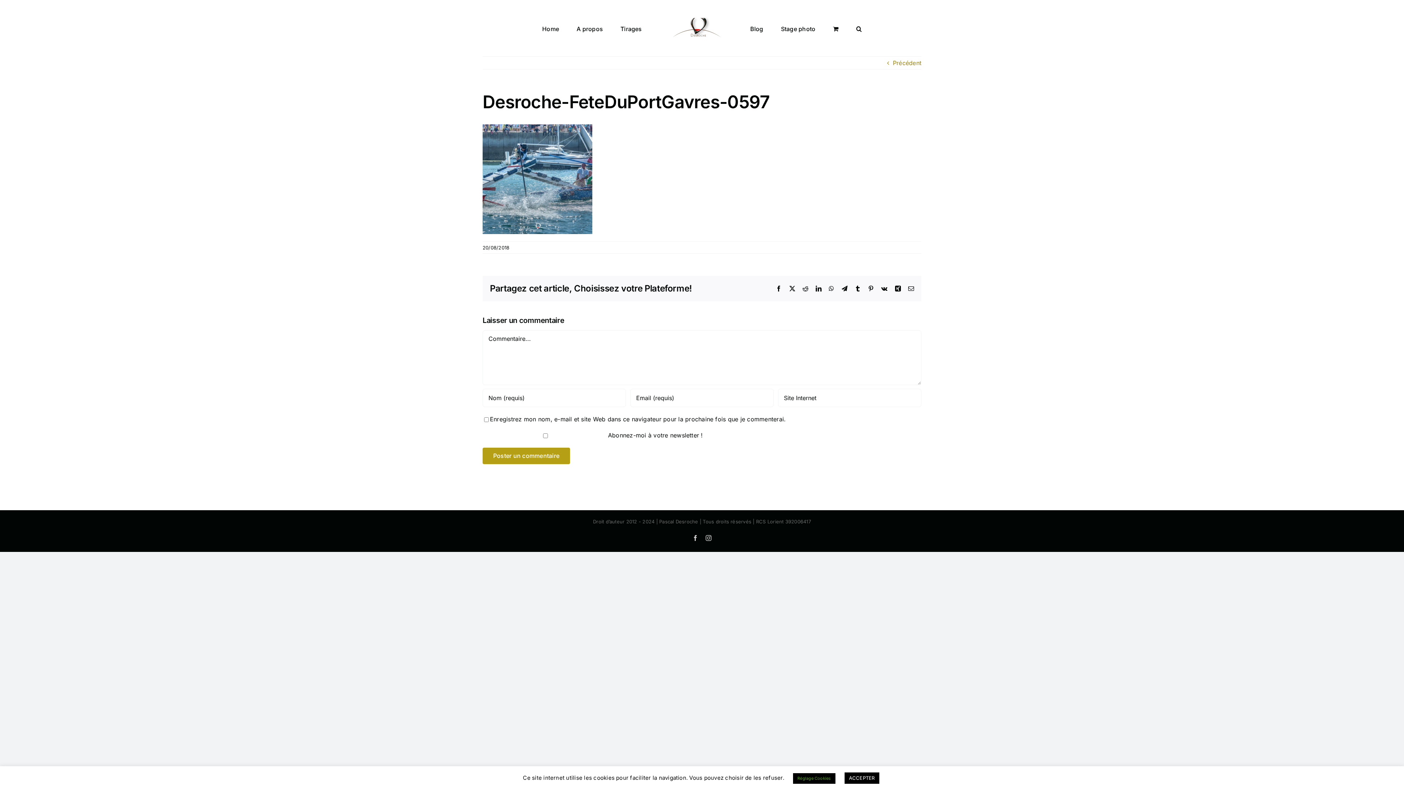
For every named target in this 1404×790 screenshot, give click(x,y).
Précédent (907, 63)
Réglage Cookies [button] (814, 778)
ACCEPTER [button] (862, 778)
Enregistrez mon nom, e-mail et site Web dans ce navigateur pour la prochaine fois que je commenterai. (638, 419)
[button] (825, 28)
